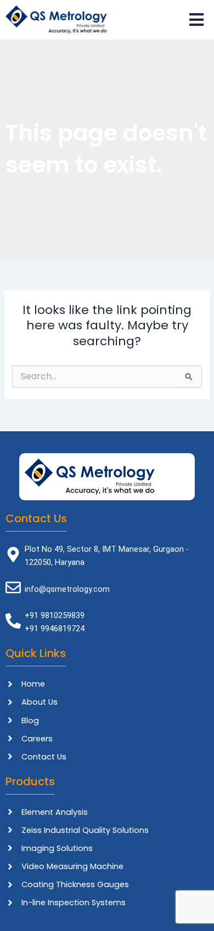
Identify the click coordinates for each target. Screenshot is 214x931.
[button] (158, 19)
